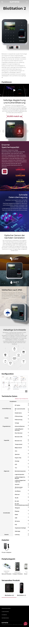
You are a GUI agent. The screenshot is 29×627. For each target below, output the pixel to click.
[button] (11, 47)
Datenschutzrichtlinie (6, 608)
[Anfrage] (25, 623)
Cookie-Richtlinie (5, 611)
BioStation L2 (21, 595)
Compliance (4, 614)
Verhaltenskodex (5, 617)
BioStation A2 (9, 595)
